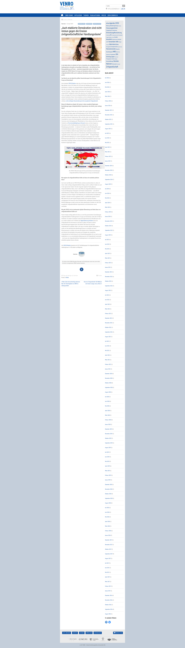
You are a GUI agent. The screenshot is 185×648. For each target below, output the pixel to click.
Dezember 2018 (108, 484)
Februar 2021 (108, 364)
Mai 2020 (107, 406)
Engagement (109, 30)
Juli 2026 (107, 78)
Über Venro (69, 15)
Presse (103, 15)
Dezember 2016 (108, 595)
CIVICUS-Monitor (72, 83)
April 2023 (107, 253)
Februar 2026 (108, 101)
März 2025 (107, 152)
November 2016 (108, 600)
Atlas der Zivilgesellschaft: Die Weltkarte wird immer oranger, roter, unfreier (93, 283)
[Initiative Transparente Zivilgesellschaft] (112, 642)
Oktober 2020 (108, 383)
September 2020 (109, 387)
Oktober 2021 (108, 327)
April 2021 (107, 355)
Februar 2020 (108, 420)
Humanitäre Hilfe (113, 42)
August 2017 (108, 558)
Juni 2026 (107, 82)
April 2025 (107, 147)
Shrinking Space (81, 23)
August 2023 (108, 235)
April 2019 (107, 466)
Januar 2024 (107, 216)
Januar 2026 (107, 105)
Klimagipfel (108, 46)
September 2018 (109, 498)
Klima (116, 44)
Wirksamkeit (114, 64)
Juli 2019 (107, 452)
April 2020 (107, 410)
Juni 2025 (107, 138)
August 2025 (108, 128)
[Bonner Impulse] (72, 642)
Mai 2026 (107, 87)
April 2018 (107, 521)
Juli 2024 (107, 189)
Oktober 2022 (108, 281)
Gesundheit (109, 39)
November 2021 (108, 323)
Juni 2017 (107, 567)
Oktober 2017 (108, 549)
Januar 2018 (107, 535)
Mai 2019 (107, 461)
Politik (67, 277)
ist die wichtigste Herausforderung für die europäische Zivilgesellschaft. (82, 101)
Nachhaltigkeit (109, 52)
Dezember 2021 (108, 318)
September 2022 (109, 286)
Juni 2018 (107, 512)
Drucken (100, 275)
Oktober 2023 (108, 226)
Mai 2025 (107, 142)
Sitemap (82, 633)
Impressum (89, 633)
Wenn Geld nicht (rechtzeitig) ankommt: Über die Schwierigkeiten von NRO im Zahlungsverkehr (70, 283)
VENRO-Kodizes (114, 59)
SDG (117, 54)
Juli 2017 (107, 563)
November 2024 (108, 170)
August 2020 (108, 392)
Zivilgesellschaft (97, 23)
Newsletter (119, 633)
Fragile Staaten (109, 37)
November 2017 (108, 544)
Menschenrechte (111, 49)
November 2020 (108, 378)
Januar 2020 (107, 424)
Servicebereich (112, 15)
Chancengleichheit (112, 28)
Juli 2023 (107, 239)
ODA (117, 52)
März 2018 (107, 526)
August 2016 (108, 614)
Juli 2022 (107, 295)
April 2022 (107, 304)
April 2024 (107, 202)
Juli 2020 (107, 397)
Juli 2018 (107, 507)
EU (110, 35)
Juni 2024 (107, 193)
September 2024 (109, 179)
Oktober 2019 (108, 438)
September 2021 (109, 332)
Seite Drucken (66, 633)
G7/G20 (113, 37)
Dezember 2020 (108, 373)
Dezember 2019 (108, 429)
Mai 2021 (107, 350)
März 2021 (107, 360)
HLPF (107, 42)
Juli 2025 (107, 133)
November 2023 (108, 221)
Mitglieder (78, 15)
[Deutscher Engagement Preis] (94, 642)
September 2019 (109, 443)
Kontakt (75, 633)
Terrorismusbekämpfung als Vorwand (76, 123)
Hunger (120, 42)
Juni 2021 (107, 346)
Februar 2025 (108, 156)
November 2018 (108, 489)
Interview (112, 44)
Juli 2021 (107, 341)
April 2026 (107, 91)
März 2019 (107, 470)
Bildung (108, 26)
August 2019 (108, 447)
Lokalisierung (120, 46)
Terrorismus (89, 23)
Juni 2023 (107, 244)
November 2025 (108, 115)
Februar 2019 (108, 475)
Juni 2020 (107, 401)
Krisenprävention (114, 46)
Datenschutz (97, 633)
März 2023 (107, 258)
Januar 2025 (107, 161)
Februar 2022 (108, 313)
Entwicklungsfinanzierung (114, 32)
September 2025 (109, 124)
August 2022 (108, 290)
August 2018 (108, 503)
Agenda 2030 (114, 23)
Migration (118, 49)
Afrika (107, 23)
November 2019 (108, 433)
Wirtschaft (118, 64)
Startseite (62, 15)
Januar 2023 (107, 267)
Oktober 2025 (108, 119)
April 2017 (107, 577)
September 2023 (109, 230)
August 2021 (108, 336)
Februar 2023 (108, 262)
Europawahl (120, 35)
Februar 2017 (108, 586)
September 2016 (109, 609)
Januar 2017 (107, 591)
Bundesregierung (114, 26)
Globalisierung (114, 39)
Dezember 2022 (108, 272)
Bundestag (119, 25)
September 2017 (108, 554)
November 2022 (108, 276)
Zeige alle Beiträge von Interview (70, 275)
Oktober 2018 (108, 494)
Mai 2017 (107, 572)
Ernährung (108, 35)
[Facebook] (81, 269)
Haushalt (119, 39)
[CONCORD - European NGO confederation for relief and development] (83, 642)
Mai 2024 (107, 198)
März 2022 (107, 309)
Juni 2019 (107, 457)
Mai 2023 (107, 249)
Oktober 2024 (108, 175)
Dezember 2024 (108, 165)
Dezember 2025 (108, 110)
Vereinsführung (109, 61)
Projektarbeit (112, 54)
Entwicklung (114, 30)
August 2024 (108, 184)
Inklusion (107, 44)
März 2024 (107, 207)
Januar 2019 (107, 480)
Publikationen (95, 15)
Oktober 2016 (108, 604)
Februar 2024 (108, 212)
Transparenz (109, 59)
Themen (86, 15)
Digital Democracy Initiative (87, 220)
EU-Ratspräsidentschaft (115, 35)
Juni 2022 (107, 299)
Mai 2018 (107, 517)
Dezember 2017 (108, 540)
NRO (114, 51)
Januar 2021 (107, 369)
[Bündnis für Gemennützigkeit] (103, 642)
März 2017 (107, 581)
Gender (116, 37)
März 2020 (107, 415)
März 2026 (107, 96)
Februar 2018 (108, 531)
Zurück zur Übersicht (67, 19)
